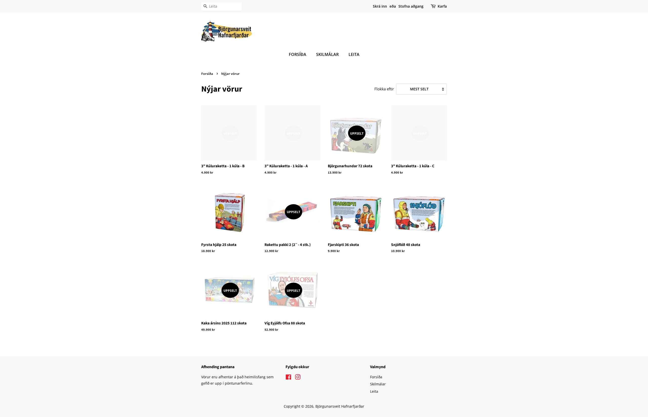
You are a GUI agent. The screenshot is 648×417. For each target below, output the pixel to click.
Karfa (442, 6)
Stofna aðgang (410, 6)
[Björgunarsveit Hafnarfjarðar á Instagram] (297, 378)
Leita (354, 54)
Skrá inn (380, 6)
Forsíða (297, 54)
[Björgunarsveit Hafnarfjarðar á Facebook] (288, 378)
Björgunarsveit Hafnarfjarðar (339, 406)
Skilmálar (327, 54)
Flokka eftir (384, 88)
